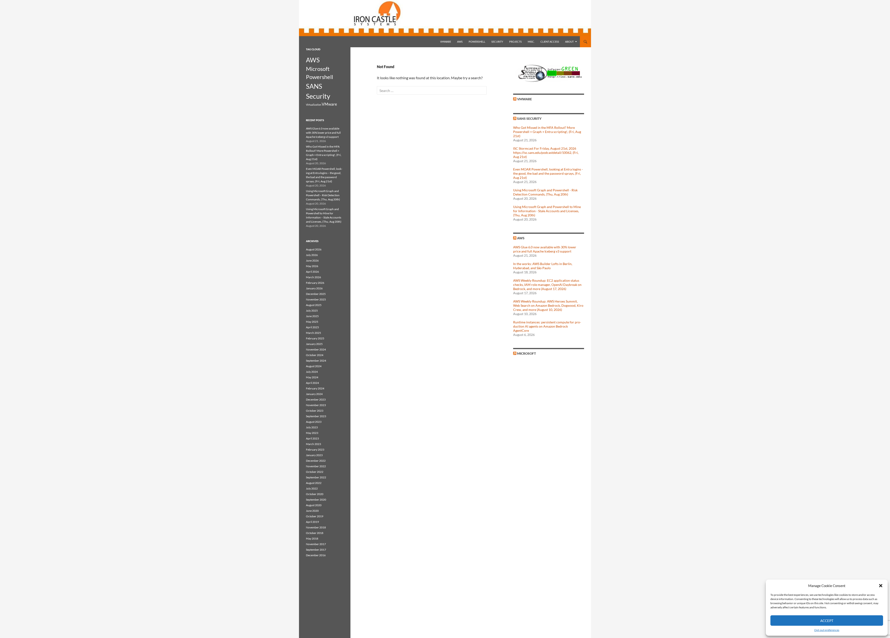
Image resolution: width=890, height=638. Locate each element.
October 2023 (314, 410)
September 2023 (316, 416)
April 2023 (312, 438)
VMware (445, 41)
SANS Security (529, 118)
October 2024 (314, 355)
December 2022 (316, 460)
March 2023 (313, 444)
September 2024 (316, 360)
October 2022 (314, 472)
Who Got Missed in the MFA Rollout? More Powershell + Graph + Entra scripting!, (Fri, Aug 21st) (547, 132)
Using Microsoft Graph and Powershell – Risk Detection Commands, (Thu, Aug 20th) (323, 195)
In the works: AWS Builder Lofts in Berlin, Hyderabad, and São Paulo (542, 266)
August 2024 (313, 366)
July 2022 (312, 488)
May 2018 (312, 538)
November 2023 (316, 405)
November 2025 (316, 299)
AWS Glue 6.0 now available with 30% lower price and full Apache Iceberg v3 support (544, 249)
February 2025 (315, 338)
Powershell (477, 41)
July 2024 (312, 371)
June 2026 (312, 260)
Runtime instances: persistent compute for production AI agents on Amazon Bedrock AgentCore (547, 326)
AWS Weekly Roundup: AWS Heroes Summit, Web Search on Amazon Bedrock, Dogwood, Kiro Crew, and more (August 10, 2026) (548, 305)
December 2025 (316, 294)
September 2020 (316, 499)
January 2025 (314, 344)
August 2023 (313, 421)
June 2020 (312, 510)
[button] (880, 585)
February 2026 (315, 282)
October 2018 (314, 533)
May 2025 (312, 321)
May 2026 (312, 266)
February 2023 (315, 449)
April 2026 (312, 271)
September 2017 (316, 549)
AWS (460, 41)
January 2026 (314, 288)
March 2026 (313, 277)
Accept (826, 621)
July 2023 (312, 427)
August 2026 (313, 249)
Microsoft (526, 353)
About (569, 41)
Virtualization (313, 104)
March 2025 (313, 333)
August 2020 (313, 505)
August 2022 (313, 483)
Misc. (531, 41)
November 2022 (316, 466)
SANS (314, 86)
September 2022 (316, 477)
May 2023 (312, 433)
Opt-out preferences (826, 630)
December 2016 (316, 555)
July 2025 (312, 310)
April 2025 (312, 327)
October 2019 (314, 516)
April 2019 (312, 522)
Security (497, 41)
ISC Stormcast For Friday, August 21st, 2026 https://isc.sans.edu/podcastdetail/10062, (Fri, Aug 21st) (545, 152)
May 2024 (312, 377)
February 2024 (315, 388)
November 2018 (316, 527)
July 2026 (312, 255)
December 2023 (316, 399)
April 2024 (312, 383)
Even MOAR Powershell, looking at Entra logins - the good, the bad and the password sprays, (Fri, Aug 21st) (548, 173)
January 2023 (314, 455)
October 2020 (314, 494)
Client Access (549, 41)
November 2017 (316, 544)
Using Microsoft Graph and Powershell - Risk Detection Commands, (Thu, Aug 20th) (545, 192)
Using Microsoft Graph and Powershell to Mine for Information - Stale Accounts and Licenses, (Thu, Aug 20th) (547, 211)
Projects (515, 41)
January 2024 (314, 394)
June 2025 (312, 316)
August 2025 (313, 305)
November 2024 (316, 349)
